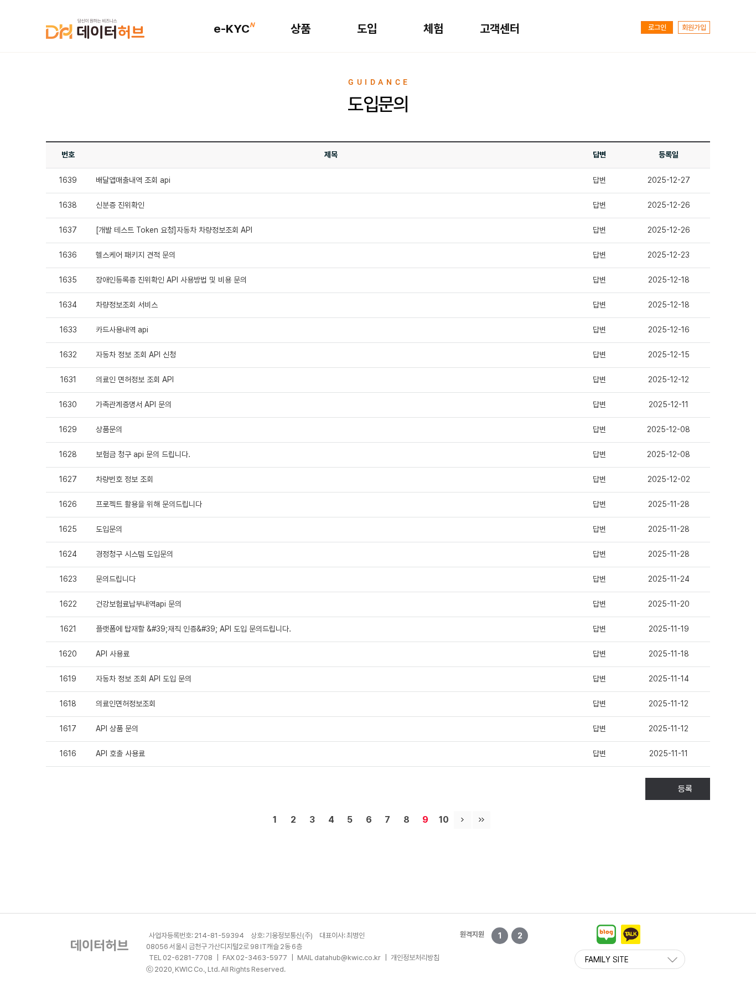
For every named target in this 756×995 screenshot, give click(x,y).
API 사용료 (113, 653)
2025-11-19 (669, 628)
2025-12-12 (668, 379)
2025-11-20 (669, 603)
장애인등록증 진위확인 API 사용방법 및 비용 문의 (171, 279)
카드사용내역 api (122, 329)
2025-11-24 (669, 579)
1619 (68, 678)
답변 (599, 180)
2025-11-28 (669, 504)
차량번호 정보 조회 (124, 479)
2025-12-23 (669, 254)
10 (444, 819)
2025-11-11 (668, 753)
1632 (68, 354)
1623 (68, 579)
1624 (68, 554)
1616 (68, 753)
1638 (68, 205)
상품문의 (109, 429)
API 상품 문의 (117, 728)
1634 (68, 304)
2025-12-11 (668, 404)
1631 (68, 379)
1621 (68, 628)
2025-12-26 (669, 205)
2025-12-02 (669, 479)
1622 (68, 603)
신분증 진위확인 (120, 205)
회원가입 (694, 27)
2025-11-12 (668, 703)
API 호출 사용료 (120, 753)
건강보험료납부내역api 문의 (139, 603)
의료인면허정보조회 (126, 703)
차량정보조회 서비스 (127, 304)
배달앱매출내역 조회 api (133, 180)
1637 (68, 229)
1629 (68, 429)
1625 (68, 529)
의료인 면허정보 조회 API (135, 379)
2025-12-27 (669, 180)
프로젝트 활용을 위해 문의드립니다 (149, 504)
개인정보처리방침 (415, 957)
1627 (68, 479)
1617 (68, 728)
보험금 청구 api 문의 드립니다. (143, 454)
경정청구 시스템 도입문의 (134, 554)
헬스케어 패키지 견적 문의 (135, 254)
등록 (685, 789)
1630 (68, 404)
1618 (68, 703)
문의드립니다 (116, 579)
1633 (68, 329)
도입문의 (109, 529)
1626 (68, 504)
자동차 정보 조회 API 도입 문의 (143, 678)
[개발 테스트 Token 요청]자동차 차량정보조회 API (174, 229)
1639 (68, 180)
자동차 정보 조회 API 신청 (136, 354)
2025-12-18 (669, 279)
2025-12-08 (668, 429)
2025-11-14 (669, 678)
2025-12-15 (669, 354)
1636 (68, 254)
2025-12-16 (669, 329)
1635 (68, 279)
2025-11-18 (669, 653)
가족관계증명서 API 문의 (134, 404)
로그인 (657, 27)
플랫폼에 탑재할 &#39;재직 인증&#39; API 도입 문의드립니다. (193, 628)
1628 (68, 454)
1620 (68, 653)
